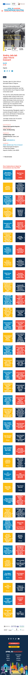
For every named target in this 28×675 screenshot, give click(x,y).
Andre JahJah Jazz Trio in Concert (13, 145)
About (8, 660)
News (8, 656)
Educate (18, 658)
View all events (8, 156)
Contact (18, 660)
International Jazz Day (14, 10)
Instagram (11, 638)
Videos (18, 656)
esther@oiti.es (11, 140)
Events (8, 655)
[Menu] (2, 11)
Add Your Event (14, 646)
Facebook (9, 639)
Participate (18, 655)
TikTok (15, 639)
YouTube (18, 639)
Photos (8, 658)
